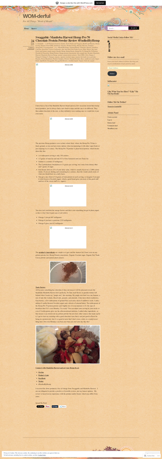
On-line (41, 372)
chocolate (45, 49)
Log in (110, 120)
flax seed (94, 49)
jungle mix (83, 53)
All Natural (50, 44)
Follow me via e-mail (116, 57)
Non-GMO (49, 45)
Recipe (79, 45)
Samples (90, 45)
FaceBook (41, 378)
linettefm (40, 44)
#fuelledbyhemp (63, 47)
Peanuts (38, 59)
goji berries (43, 51)
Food (67, 44)
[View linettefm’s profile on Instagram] (109, 45)
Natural (43, 45)
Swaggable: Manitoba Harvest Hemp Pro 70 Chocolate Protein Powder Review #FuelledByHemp (68, 39)
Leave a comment (30, 48)
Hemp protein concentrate (67, 53)
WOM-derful (36, 16)
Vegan (81, 61)
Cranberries (57, 49)
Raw (82, 59)
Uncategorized (48, 47)
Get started (100, 3)
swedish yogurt (73, 61)
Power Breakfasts (46, 59)
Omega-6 (39, 57)
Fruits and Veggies (76, 44)
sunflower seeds (90, 59)
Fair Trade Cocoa (76, 49)
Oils (86, 55)
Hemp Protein (54, 53)
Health (58, 51)
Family (63, 44)
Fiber (84, 49)
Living (38, 45)
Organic (63, 45)
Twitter (40, 381)
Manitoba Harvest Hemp (49, 55)
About (34, 28)
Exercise (57, 44)
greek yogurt (52, 51)
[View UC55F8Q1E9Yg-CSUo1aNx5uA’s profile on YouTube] (109, 51)
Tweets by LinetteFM (114, 106)
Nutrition (57, 45)
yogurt (92, 61)
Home (26, 28)
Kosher (90, 53)
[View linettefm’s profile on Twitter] (109, 43)
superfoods (43, 61)
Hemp (63, 51)
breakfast (95, 47)
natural (60, 55)
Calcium (38, 49)
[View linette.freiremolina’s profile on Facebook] (108, 41)
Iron (78, 53)
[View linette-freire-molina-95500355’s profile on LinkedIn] (109, 49)
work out (86, 61)
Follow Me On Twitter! (117, 102)
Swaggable (39, 47)
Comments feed (113, 126)
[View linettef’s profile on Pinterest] (109, 47)
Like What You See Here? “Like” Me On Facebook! (123, 92)
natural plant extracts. (70, 55)
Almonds (83, 47)
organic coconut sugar (67, 57)
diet (63, 49)
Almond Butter (74, 47)
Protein (66, 59)
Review (84, 45)
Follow (112, 74)
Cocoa (51, 49)
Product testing (71, 45)
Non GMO (81, 55)
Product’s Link (43, 375)
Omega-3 (92, 55)
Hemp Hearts (70, 51)
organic (57, 57)
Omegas (51, 57)
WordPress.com (112, 128)
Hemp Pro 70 (79, 51)
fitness (89, 49)
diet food (68, 49)
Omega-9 (45, 57)
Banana (89, 47)
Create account (112, 117)
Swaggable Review (61, 61)
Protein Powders (75, 59)
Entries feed (111, 123)
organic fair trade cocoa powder (85, 57)
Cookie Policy (42, 455)
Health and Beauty (89, 44)
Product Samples (58, 59)
